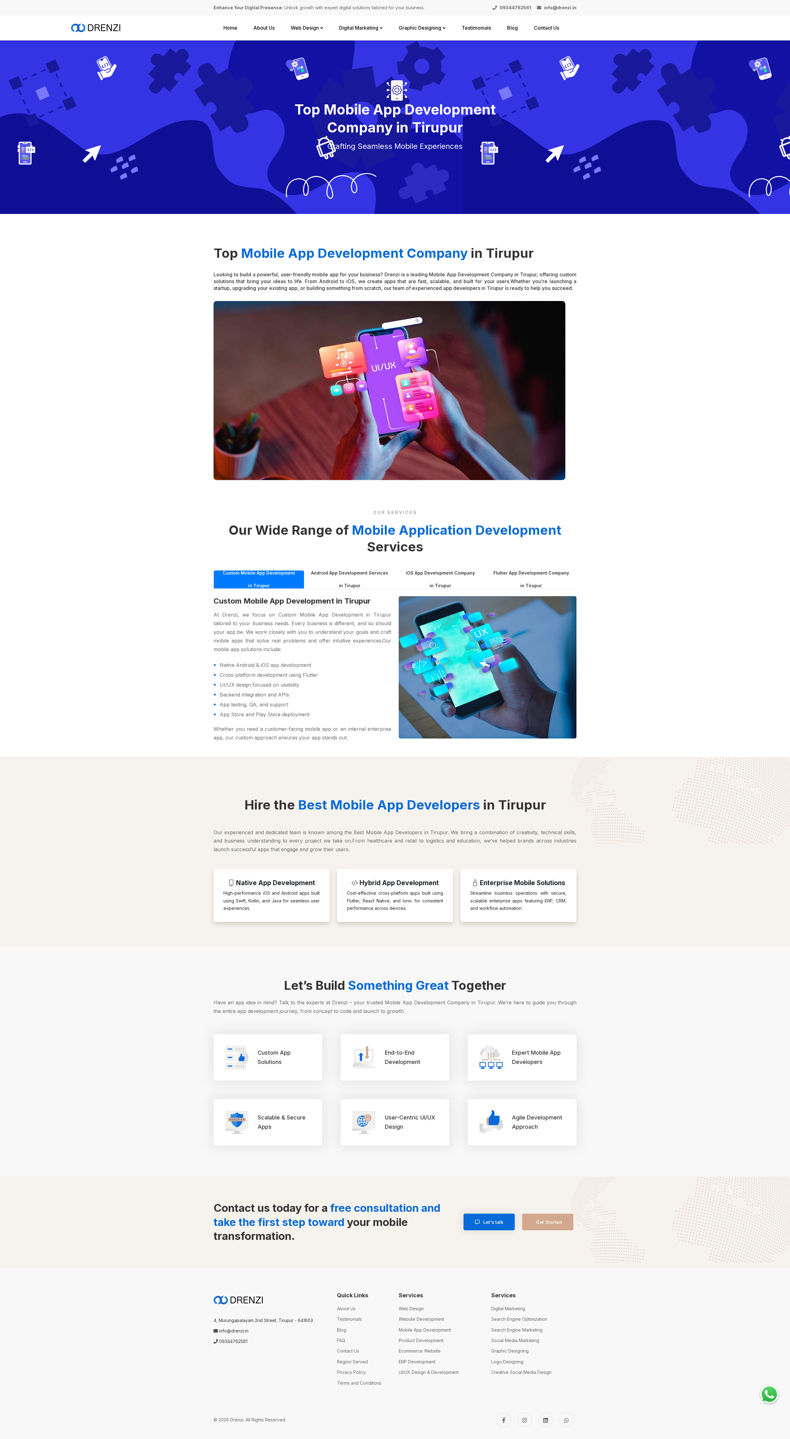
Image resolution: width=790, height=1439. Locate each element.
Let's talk (492, 1222)
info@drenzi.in (233, 1330)
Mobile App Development (425, 1329)
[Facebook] (503, 1419)
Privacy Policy (351, 1372)
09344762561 (232, 1341)
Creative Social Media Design (521, 1372)
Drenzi (236, 1419)
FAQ (341, 1340)
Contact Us (348, 1350)
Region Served (352, 1361)
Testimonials (349, 1319)
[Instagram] (524, 1419)
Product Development (421, 1340)
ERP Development (417, 1361)
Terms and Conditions (359, 1383)
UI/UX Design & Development (429, 1372)
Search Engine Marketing (517, 1329)
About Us (346, 1308)
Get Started (549, 1222)
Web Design (411, 1308)
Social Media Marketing (515, 1340)
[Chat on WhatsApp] (769, 1394)
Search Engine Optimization (519, 1319)
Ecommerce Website (420, 1350)
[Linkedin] (545, 1419)
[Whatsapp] (566, 1419)
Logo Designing (507, 1361)
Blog (341, 1329)
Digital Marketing (508, 1308)
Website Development (421, 1319)
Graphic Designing (510, 1350)
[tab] (259, 579)
